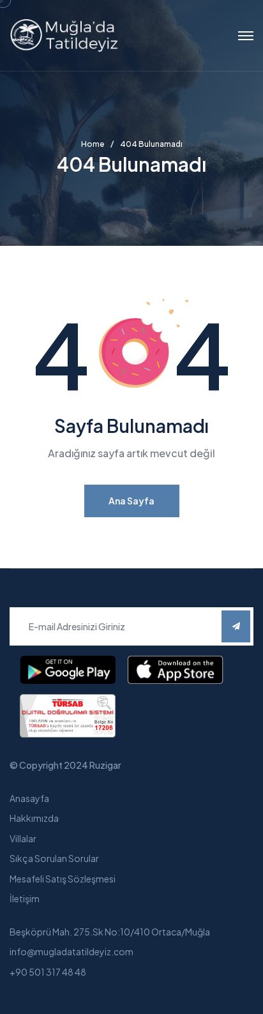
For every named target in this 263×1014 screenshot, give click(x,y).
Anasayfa (29, 798)
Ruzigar (105, 765)
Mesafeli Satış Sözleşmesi (63, 878)
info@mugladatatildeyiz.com (71, 951)
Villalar (23, 838)
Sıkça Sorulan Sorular (54, 858)
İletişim (25, 898)
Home (92, 144)
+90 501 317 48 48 (48, 972)
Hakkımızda (34, 818)
